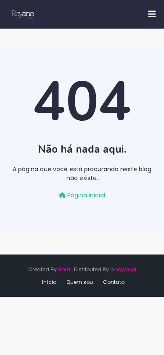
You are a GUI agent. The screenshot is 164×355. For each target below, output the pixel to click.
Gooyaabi (123, 269)
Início (49, 282)
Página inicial (85, 195)
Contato (113, 282)
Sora (64, 269)
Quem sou (79, 282)
